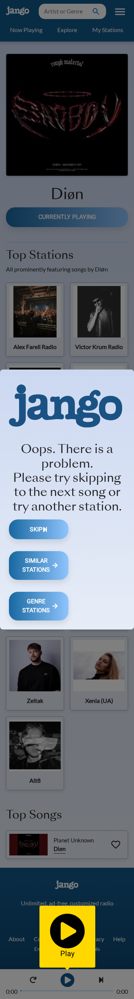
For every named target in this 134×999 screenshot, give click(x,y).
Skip (36, 529)
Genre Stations (36, 606)
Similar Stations (36, 565)
